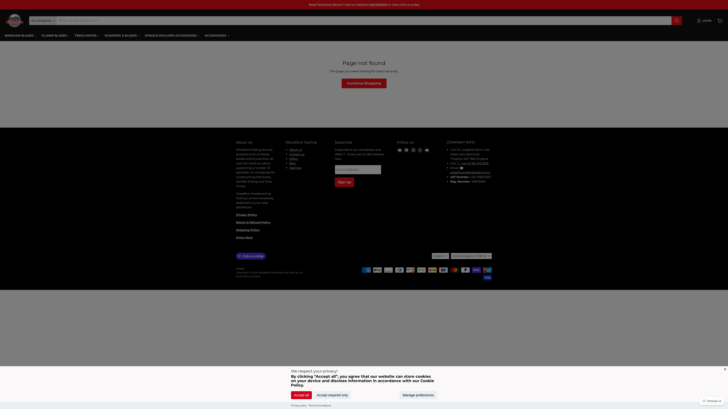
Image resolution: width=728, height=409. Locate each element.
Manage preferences (418, 395)
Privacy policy (299, 405)
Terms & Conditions (320, 405)
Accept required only (332, 395)
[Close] (725, 369)
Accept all (301, 395)
